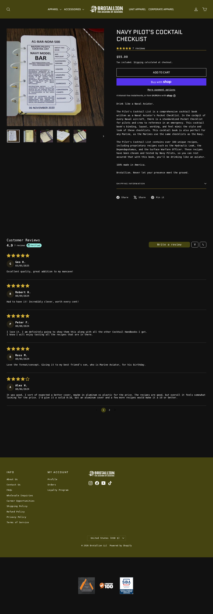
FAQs (9, 490)
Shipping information (130, 183)
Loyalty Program (58, 490)
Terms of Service (18, 522)
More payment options (161, 89)
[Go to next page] (115, 410)
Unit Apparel (137, 9)
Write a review (169, 244)
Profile (52, 479)
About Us (12, 479)
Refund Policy (16, 511)
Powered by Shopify (121, 545)
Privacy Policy (16, 517)
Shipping (138, 62)
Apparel (53, 9)
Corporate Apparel (161, 9)
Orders (52, 484)
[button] (124, 48)
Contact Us (14, 484)
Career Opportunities (20, 501)
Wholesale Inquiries (20, 495)
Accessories (73, 9)
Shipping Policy (17, 506)
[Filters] (194, 244)
